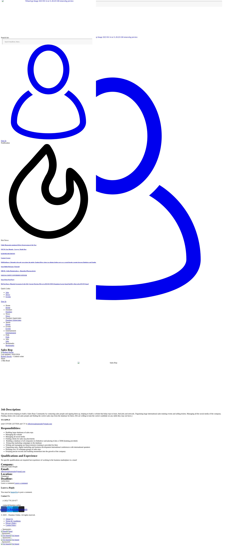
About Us (9, 519)
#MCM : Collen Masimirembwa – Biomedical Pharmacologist (18, 271)
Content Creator (5, 258)
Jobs (7, 293)
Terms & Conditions (13, 521)
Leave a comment (21, 483)
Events (8, 297)
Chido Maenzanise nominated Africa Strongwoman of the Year (18, 245)
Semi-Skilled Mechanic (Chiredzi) (10, 266)
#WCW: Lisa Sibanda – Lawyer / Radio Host (13, 249)
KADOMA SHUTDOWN (8, 253)
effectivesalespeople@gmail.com (40, 424)
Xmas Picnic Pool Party (7, 279)
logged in (14, 492)
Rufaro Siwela (6, 356)
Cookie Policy (11, 525)
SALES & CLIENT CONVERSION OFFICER (14, 275)
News (8, 295)
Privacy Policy (11, 523)
